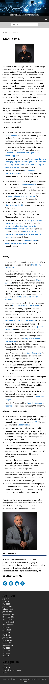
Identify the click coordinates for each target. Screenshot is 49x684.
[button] (45, 19)
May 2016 (6, 656)
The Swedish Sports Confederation (20, 320)
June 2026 (6, 601)
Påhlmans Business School (16, 243)
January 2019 (7, 643)
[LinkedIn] (17, 583)
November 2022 (8, 624)
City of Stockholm (33, 353)
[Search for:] (24, 24)
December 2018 (8, 645)
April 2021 (6, 632)
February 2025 (8, 609)
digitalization (7, 667)
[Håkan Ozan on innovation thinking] (24, 15)
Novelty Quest (11, 135)
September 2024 (9, 622)
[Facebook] (5, 583)
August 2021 (7, 630)
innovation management (12, 670)
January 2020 (7, 637)
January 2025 (7, 612)
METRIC (35, 422)
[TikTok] (22, 583)
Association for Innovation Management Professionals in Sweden (23, 234)
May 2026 (6, 604)
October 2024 (8, 619)
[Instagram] (11, 583)
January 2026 (7, 606)
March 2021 (7, 635)
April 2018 (6, 650)
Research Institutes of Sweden (25, 306)
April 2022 (6, 627)
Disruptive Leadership (14, 205)
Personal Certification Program (21, 196)
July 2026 (6, 599)
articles (5, 665)
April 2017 (6, 653)
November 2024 (8, 617)
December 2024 (8, 614)
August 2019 (7, 640)
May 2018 (6, 648)
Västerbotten (24, 425)
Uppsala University (28, 184)
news (5, 672)
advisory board (30, 240)
